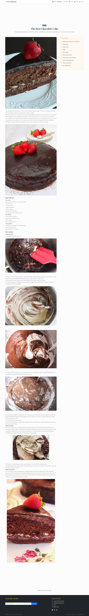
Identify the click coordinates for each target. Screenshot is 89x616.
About (81, 1)
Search (66, 1)
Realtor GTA (56, 606)
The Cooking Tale (11, 1)
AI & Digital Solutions (80, 614)
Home (55, 1)
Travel (71, 1)
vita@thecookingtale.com (59, 603)
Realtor (76, 1)
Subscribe (34, 603)
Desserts (44, 25)
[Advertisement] (44, 14)
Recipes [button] (60, 1)
